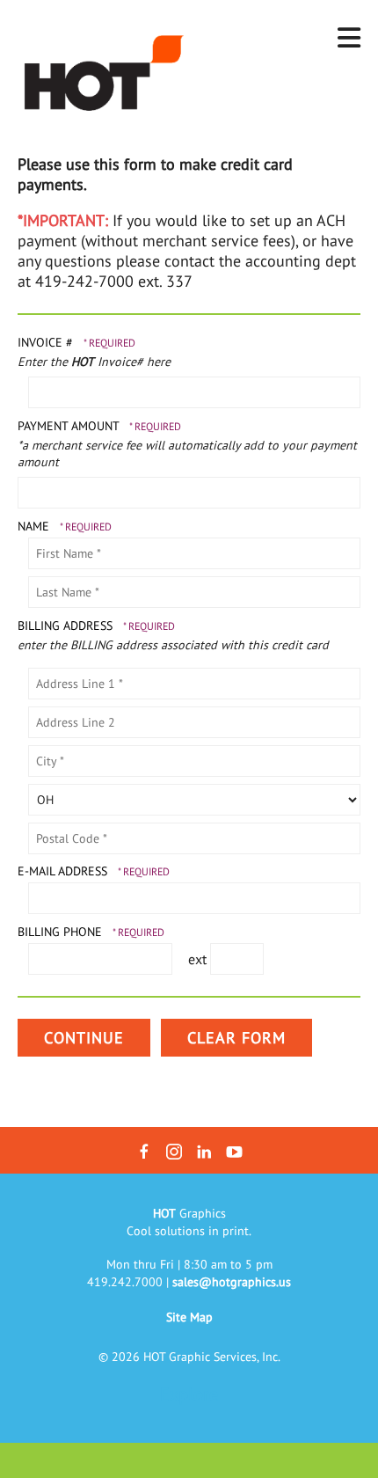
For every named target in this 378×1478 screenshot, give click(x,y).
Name (35, 526)
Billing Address (67, 625)
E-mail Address (64, 871)
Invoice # (47, 342)
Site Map (189, 1317)
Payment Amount (70, 426)
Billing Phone (61, 932)
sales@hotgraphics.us (231, 1282)
